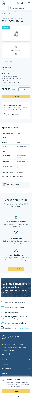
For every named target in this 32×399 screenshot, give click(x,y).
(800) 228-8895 (18, 3)
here (20, 386)
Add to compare (8, 61)
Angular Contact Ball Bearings (13, 11)
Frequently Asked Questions (20, 328)
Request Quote (16, 269)
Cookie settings (14, 396)
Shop (3, 11)
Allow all (16, 391)
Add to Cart (16, 96)
